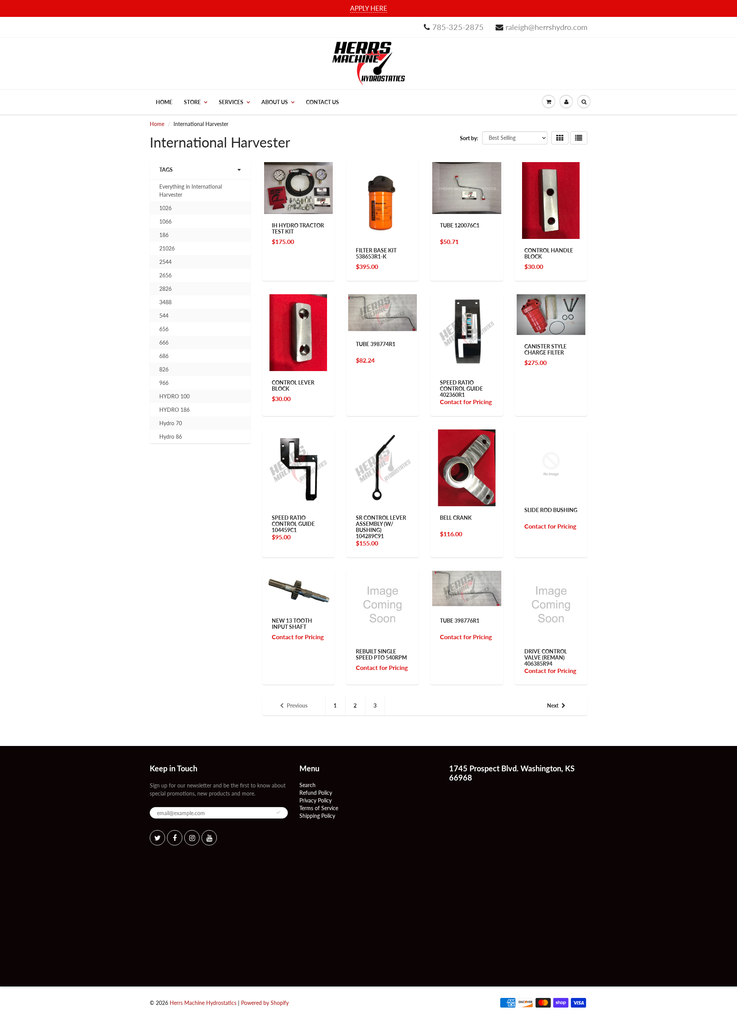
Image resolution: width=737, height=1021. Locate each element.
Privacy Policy (315, 800)
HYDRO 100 (174, 396)
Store (192, 102)
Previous (297, 705)
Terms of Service (318, 808)
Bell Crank (456, 517)
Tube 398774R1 (375, 344)
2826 (165, 288)
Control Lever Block (293, 385)
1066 (165, 221)
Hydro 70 (170, 423)
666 (164, 342)
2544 (165, 262)
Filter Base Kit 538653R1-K (376, 253)
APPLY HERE (368, 8)
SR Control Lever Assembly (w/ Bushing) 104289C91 (381, 526)
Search (307, 785)
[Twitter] (157, 837)
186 (164, 235)
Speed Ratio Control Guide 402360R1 (461, 388)
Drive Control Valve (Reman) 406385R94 (545, 657)
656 (164, 329)
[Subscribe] (278, 812)
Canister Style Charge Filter (545, 349)
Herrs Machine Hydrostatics (203, 1002)
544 (164, 315)
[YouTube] (209, 837)
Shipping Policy (317, 815)
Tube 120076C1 (459, 225)
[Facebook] (174, 837)
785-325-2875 (458, 26)
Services (231, 102)
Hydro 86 (170, 436)
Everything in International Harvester (190, 190)
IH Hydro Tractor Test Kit (298, 228)
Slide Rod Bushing (550, 510)
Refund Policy (315, 792)
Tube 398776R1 (459, 620)
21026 (167, 248)
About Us (274, 102)
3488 (165, 302)
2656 (165, 275)
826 (164, 369)
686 (164, 356)
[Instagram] (192, 837)
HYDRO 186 (174, 409)
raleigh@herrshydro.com (546, 26)
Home (164, 102)
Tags (166, 169)
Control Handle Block (548, 253)
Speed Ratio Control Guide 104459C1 (293, 523)
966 (164, 383)
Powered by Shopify (265, 1002)
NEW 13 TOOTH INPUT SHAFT (292, 623)
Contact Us (322, 102)
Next (553, 705)
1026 (165, 208)
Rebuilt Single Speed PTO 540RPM (381, 654)
